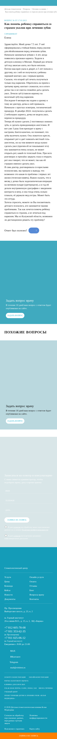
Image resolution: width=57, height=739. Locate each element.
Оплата (33, 581)
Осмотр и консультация (15, 677)
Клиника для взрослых (14, 684)
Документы (9, 599)
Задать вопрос (15, 315)
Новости (8, 595)
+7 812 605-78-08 (15, 627)
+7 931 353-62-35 (15, 631)
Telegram (14, 662)
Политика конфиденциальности (38, 716)
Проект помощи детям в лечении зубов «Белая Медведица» (25, 697)
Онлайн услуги (37, 577)
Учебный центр (11, 692)
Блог (32, 590)
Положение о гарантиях (14, 729)
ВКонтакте (15, 657)
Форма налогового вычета (16, 681)
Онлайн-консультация (39, 677)
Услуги (7, 577)
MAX (12, 651)
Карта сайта (35, 729)
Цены (7, 581)
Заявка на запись (16, 520)
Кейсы (7, 590)
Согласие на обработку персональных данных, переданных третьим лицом (14, 719)
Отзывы (33, 586)
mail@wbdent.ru (17, 667)
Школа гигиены (46, 688)
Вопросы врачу (37, 595)
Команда (8, 586)
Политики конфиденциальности (35, 530)
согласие (17, 527)
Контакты (34, 599)
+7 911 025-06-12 (14, 637)
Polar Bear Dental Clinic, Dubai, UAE (20, 688)
